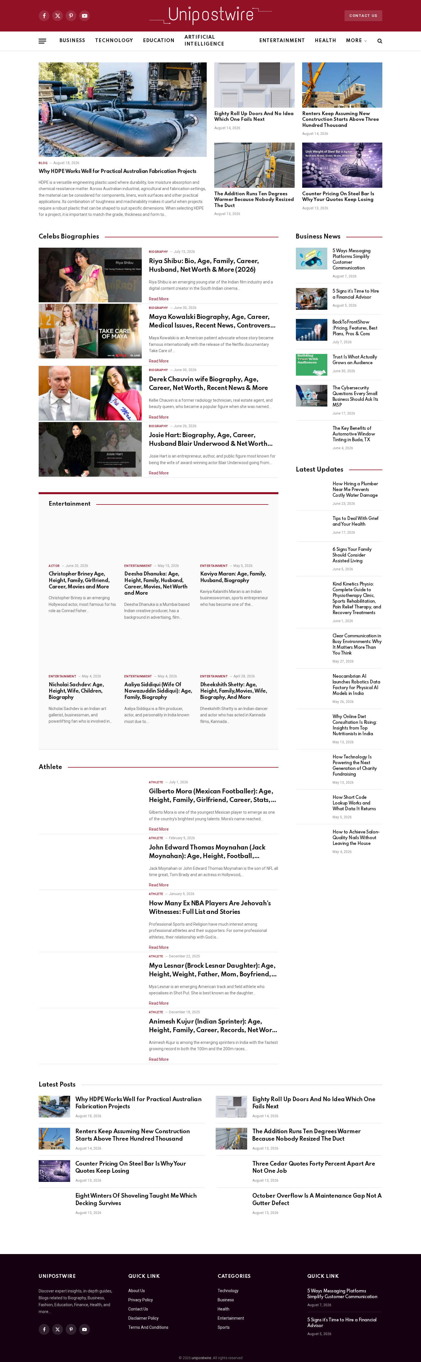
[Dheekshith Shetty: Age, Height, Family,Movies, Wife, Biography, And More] (234, 650)
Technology (114, 40)
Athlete (156, 782)
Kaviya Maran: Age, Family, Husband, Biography (233, 577)
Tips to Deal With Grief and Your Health (356, 522)
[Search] (379, 41)
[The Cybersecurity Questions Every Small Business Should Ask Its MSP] (311, 396)
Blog (43, 163)
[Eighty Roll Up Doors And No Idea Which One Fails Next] (254, 85)
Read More (159, 299)
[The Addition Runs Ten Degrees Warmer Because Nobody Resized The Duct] (254, 165)
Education (159, 40)
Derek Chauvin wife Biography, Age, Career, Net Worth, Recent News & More (208, 384)
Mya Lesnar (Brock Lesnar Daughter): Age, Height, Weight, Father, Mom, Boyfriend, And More (212, 971)
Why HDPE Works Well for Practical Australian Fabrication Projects (117, 171)
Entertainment (282, 40)
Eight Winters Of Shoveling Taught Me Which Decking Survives (135, 1200)
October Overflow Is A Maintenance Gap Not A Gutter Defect (317, 1200)
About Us (136, 1290)
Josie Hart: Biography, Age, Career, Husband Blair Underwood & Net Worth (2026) (208, 440)
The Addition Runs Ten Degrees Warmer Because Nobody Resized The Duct (254, 200)
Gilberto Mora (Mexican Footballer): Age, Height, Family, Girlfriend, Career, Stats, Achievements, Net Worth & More (211, 797)
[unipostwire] (210, 16)
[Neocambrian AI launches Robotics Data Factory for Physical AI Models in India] (311, 684)
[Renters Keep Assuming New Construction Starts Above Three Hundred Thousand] (342, 85)
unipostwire (201, 1358)
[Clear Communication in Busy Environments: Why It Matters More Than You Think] (311, 644)
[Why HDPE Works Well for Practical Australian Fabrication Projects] (123, 109)
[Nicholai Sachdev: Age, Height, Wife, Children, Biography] (83, 650)
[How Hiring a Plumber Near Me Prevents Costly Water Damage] (311, 491)
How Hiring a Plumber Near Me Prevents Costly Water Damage (355, 490)
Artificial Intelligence (204, 41)
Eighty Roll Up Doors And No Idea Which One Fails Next (254, 116)
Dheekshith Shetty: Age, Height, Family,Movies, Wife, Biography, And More (233, 691)
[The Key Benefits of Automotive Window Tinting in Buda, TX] (311, 436)
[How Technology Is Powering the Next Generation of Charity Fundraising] (311, 765)
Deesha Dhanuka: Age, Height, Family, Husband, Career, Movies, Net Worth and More (155, 583)
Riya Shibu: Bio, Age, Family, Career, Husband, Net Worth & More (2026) (204, 265)
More (354, 40)
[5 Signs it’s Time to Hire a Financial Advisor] (311, 299)
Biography (158, 252)
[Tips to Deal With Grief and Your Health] (311, 526)
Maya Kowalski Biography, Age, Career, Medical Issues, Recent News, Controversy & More (211, 322)
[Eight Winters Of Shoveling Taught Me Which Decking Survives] (54, 1203)
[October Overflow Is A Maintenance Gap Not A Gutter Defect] (231, 1203)
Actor (54, 566)
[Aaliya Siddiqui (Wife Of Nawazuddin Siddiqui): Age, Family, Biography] (158, 650)
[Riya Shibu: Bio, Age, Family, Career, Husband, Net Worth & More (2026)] (90, 275)
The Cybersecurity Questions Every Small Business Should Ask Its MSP (355, 397)
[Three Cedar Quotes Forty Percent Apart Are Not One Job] (231, 1171)
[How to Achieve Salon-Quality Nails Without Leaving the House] (311, 840)
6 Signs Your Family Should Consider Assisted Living (352, 555)
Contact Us (363, 15)
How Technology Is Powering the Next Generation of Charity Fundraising (355, 766)
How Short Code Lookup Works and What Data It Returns (354, 803)
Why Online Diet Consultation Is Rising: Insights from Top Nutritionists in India (355, 725)
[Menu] (42, 41)
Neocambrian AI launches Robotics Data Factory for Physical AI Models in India (356, 685)
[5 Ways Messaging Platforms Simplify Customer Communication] (311, 258)
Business (72, 40)
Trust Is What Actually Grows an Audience (355, 360)
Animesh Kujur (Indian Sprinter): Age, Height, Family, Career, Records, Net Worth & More (213, 1027)
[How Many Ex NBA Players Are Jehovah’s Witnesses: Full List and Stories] (90, 917)
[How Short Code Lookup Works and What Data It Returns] (311, 805)
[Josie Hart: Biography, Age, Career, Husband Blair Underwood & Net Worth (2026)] (90, 449)
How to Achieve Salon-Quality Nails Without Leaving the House (356, 838)
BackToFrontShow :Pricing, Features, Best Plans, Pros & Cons (355, 328)
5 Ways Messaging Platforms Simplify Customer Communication (352, 260)
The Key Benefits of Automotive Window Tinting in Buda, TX (354, 434)
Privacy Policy (140, 1300)
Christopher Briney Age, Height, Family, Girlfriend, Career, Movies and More (79, 580)
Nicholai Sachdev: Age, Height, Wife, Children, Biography (76, 691)
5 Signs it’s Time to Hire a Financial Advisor (356, 294)
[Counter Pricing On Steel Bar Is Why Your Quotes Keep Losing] (342, 165)
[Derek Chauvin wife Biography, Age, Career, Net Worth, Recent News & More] (90, 393)
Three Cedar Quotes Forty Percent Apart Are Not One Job (313, 1167)
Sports (224, 1327)
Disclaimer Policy (143, 1318)
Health (325, 40)
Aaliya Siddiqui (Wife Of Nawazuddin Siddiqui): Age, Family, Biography (158, 691)
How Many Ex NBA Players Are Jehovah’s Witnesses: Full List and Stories (210, 907)
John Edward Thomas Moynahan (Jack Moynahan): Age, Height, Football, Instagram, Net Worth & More (207, 853)
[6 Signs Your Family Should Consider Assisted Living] (311, 557)
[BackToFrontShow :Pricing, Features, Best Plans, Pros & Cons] (311, 330)
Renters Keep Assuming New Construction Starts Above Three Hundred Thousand (340, 119)
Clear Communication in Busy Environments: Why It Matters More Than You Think (357, 645)
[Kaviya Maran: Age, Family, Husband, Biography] (234, 539)
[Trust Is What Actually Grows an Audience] (311, 365)
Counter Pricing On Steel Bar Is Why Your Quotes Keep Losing (338, 197)
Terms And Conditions (148, 1327)
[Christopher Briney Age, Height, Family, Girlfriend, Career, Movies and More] (83, 539)
